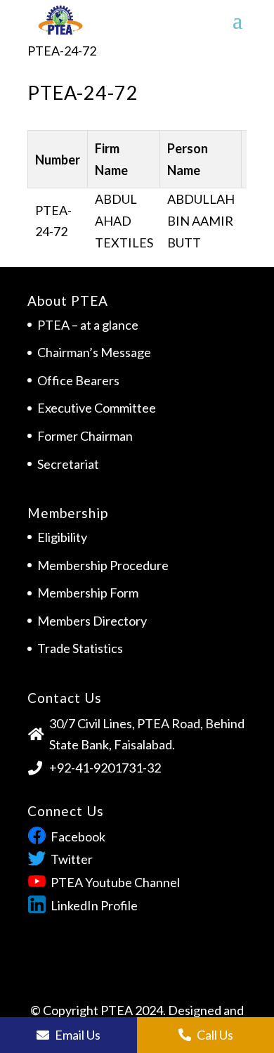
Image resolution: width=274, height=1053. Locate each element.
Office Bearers (78, 380)
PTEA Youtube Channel (115, 882)
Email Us (76, 1034)
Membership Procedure (103, 565)
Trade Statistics (80, 648)
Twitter (72, 859)
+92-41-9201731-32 (105, 767)
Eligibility (62, 537)
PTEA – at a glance (87, 324)
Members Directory (92, 620)
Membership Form (87, 592)
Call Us (214, 1034)
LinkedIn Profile (94, 905)
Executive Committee (96, 407)
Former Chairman (85, 436)
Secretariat (68, 464)
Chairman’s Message (94, 352)
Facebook (78, 836)
